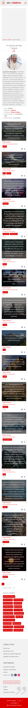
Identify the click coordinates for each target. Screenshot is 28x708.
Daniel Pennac (18, 603)
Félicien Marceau (8, 610)
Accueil (4, 39)
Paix (4, 349)
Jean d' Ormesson (8, 613)
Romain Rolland (18, 630)
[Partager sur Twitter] (24, 149)
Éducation (6, 234)
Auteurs (10, 39)
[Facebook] (12, 675)
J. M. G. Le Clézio (18, 610)
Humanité (5, 203)
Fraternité (6, 542)
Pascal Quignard (8, 626)
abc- (14, 2)
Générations (13, 234)
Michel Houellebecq (9, 620)
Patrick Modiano (18, 626)
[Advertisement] (14, 24)
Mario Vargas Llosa (9, 616)
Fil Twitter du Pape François (9, 170)
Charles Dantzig (8, 603)
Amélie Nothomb (8, 600)
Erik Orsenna (18, 606)
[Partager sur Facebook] (22, 149)
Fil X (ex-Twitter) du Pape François (10, 144)
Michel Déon (19, 616)
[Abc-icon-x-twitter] (15, 675)
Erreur (9, 173)
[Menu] (25, 3)
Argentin (13, 110)
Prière (4, 146)
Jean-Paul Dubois (18, 613)
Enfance (5, 292)
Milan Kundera (7, 623)
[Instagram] (19, 675)
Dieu (4, 173)
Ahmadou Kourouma (9, 596)
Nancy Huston (17, 623)
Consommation (7, 439)
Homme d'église (15, 112)
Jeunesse (5, 407)
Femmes (5, 507)
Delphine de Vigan (8, 606)
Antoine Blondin (18, 600)
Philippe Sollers (8, 630)
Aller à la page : (7, 588)
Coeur (5, 325)
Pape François (7, 142)
